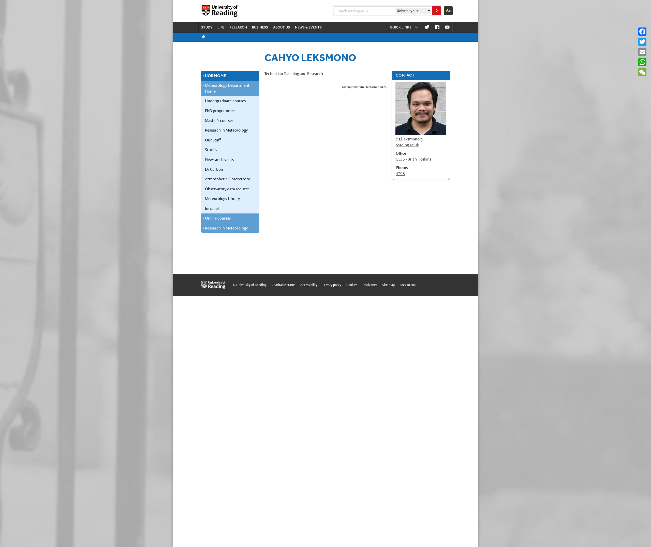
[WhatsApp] (642, 62)
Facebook (437, 27)
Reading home (203, 36)
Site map (388, 285)
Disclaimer (369, 285)
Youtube (447, 27)
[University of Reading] (220, 11)
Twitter (427, 27)
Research (238, 27)
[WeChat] (642, 72)
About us (281, 27)
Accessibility (308, 285)
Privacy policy (331, 285)
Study (206, 27)
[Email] (642, 52)
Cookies (351, 285)
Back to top (408, 285)
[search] (436, 10)
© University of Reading (250, 285)
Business (260, 27)
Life (220, 27)
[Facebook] (642, 31)
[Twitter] (642, 42)
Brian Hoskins (419, 159)
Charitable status (283, 285)
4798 (400, 173)
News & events (308, 27)
